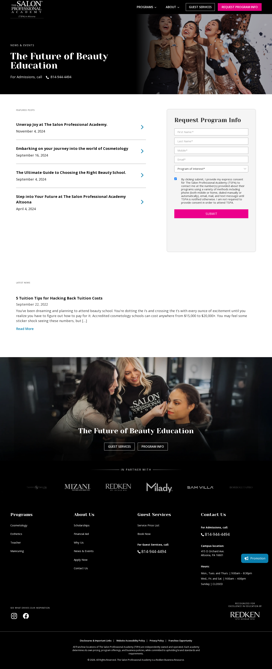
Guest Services (200, 7)
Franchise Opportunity (180, 640)
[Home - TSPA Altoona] (27, 7)
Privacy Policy (157, 640)
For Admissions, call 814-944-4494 (40, 77)
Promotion (257, 558)
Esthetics (16, 534)
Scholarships (82, 525)
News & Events (84, 551)
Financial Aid (81, 534)
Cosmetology (18, 525)
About (171, 7)
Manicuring (17, 551)
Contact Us (81, 568)
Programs (145, 7)
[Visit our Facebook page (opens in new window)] (26, 616)
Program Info (153, 447)
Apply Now (81, 559)
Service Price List (148, 525)
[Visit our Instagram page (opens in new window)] (14, 616)
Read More (25, 328)
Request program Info (240, 7)
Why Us (79, 542)
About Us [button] (84, 514)
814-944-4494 (161, 551)
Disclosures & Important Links (96, 640)
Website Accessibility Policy (130, 640)
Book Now (144, 534)
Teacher (15, 542)
